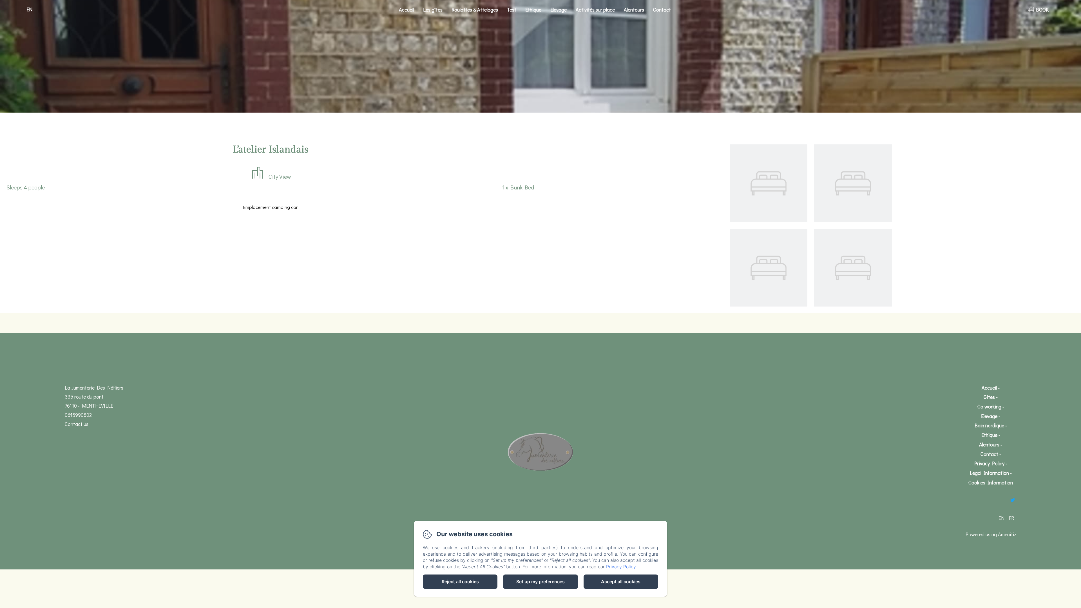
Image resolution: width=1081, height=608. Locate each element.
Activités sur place (595, 9)
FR (1011, 518)
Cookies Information (990, 482)
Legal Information (989, 473)
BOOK (1042, 9)
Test (511, 9)
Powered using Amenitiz (991, 534)
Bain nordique (989, 425)
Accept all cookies (620, 581)
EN (1001, 518)
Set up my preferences (540, 581)
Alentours (634, 9)
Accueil (406, 9)
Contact (662, 9)
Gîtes (989, 397)
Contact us (76, 424)
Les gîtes (433, 9)
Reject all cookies (460, 581)
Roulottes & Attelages (475, 9)
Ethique (533, 9)
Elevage (558, 9)
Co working (989, 406)
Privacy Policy (989, 463)
